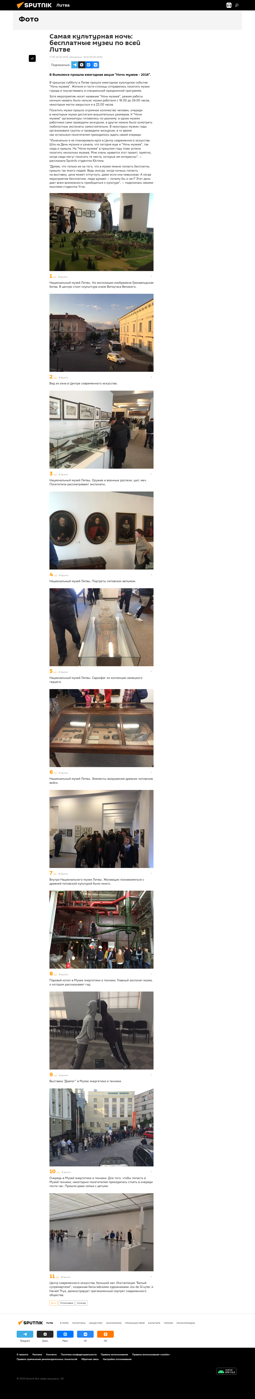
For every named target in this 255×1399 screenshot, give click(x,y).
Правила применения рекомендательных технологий (47, 1359)
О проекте (22, 1354)
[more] (151, 276)
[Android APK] (226, 1372)
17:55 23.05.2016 (58, 57)
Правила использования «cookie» (151, 1354)
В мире (64, 1322)
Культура (81, 1303)
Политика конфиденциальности (79, 1354)
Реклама (37, 1354)
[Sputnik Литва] (35, 9)
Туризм (168, 1322)
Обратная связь (90, 1359)
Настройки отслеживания (117, 1359)
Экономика (114, 1322)
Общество (96, 1322)
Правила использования (114, 1354)
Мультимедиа (66, 1303)
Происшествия (135, 1322)
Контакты (51, 1354)
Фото (53, 1303)
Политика (79, 1322)
